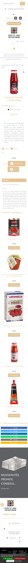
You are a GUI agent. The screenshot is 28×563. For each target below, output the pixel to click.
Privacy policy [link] (18, 561)
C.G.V (9, 552)
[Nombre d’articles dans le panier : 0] (13, 43)
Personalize (10, 561)
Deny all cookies (20, 558)
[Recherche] (22, 3)
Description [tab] (6, 180)
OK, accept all (8, 558)
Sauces (8, 65)
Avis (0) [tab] (4, 188)
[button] (23, 72)
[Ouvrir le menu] (14, 48)
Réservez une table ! (15, 23)
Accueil (4, 65)
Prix (3, 152)
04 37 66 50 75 (16, 523)
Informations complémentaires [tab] (10, 184)
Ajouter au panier (18, 163)
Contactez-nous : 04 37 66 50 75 (16, 9)
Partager (15, 427)
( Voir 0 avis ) (11, 106)
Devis (15, 169)
